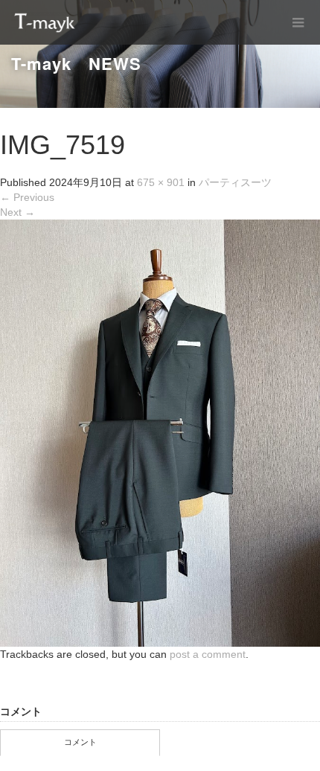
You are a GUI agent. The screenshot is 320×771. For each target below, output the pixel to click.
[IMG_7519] (160, 432)
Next (17, 212)
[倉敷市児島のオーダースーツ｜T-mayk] (44, 22)
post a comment (208, 654)
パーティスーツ (235, 182)
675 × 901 (161, 182)
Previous (27, 197)
